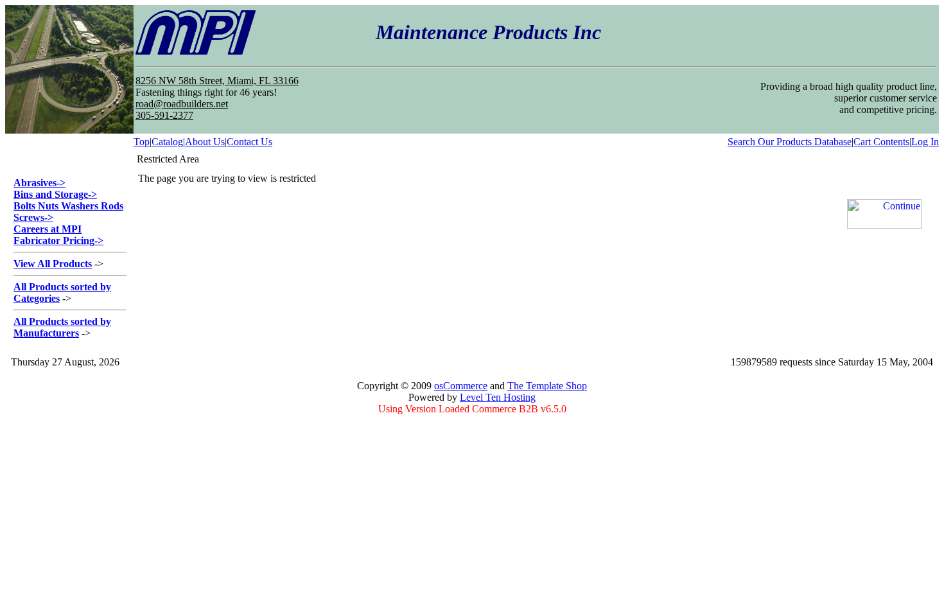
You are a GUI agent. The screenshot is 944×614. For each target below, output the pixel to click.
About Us (205, 141)
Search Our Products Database (790, 141)
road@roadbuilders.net (181, 103)
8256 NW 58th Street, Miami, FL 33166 (217, 80)
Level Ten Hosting (498, 397)
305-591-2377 (164, 115)
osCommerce (460, 385)
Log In (925, 141)
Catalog (167, 141)
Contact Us (249, 141)
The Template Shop (547, 385)
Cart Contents (881, 141)
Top (142, 141)
